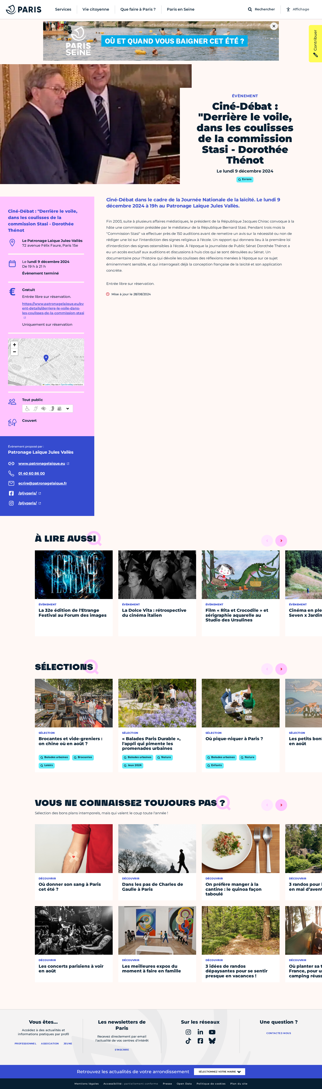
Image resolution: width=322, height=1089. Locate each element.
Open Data (184, 1083)
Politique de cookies (211, 1083)
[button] (46, 358)
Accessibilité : (130, 1083)
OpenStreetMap (67, 384)
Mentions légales (86, 1083)
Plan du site (239, 1083)
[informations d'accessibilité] (47, 409)
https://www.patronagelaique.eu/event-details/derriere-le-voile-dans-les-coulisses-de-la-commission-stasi (53, 308)
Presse (167, 1083)
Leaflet (47, 384)
